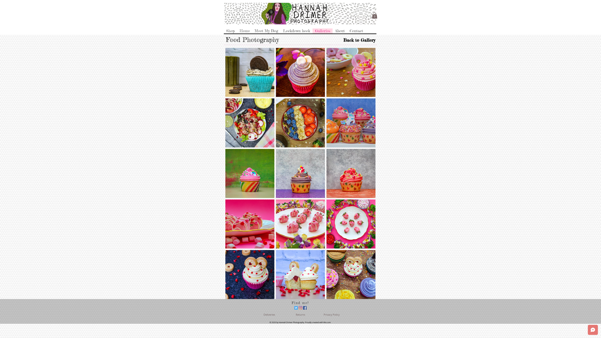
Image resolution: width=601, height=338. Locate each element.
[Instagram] (300, 308)
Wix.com (327, 322)
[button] (374, 15)
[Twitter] (296, 308)
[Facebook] (305, 308)
